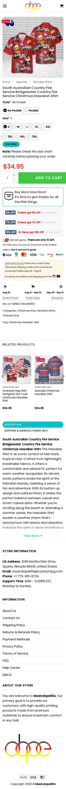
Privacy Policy (13, 646)
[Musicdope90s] (33, 6)
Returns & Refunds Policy (21, 632)
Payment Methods (16, 639)
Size (6, 118)
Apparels (21, 82)
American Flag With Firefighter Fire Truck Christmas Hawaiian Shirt (15, 396)
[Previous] (3, 383)
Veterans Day (11, 315)
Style (7, 102)
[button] (5, 6)
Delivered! (57, 297)
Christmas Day (26, 310)
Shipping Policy (14, 625)
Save (7, 21)
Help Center (11, 668)
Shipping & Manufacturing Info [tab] (26, 430)
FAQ (5, 660)
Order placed (10, 297)
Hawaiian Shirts (42, 82)
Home (6, 82)
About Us (9, 611)
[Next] (63, 383)
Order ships (33, 297)
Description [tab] (12, 424)
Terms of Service (15, 653)
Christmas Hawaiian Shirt (24, 322)
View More (31, 536)
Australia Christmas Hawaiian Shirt (47, 392)
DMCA (7, 675)
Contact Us (11, 618)
